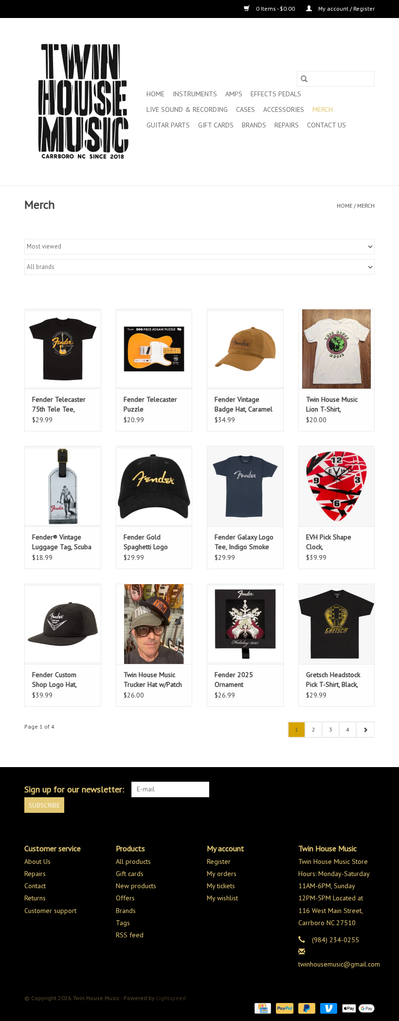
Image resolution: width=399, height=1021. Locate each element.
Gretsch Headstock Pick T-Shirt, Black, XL (333, 679)
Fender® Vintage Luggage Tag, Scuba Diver (61, 542)
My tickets (221, 885)
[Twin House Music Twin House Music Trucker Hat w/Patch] (154, 624)
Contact (35, 885)
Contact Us (326, 125)
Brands (254, 125)
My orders (221, 873)
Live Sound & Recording (187, 109)
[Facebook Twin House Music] (349, 789)
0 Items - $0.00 (275, 8)
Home (155, 94)
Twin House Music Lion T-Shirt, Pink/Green (332, 404)
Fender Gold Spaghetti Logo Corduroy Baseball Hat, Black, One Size (152, 542)
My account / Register (346, 8)
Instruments (195, 94)
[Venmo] (328, 1007)
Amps (233, 94)
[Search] (304, 79)
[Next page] (365, 729)
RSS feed (130, 935)
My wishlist (222, 898)
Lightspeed (171, 998)
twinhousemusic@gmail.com (339, 964)
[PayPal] (283, 1007)
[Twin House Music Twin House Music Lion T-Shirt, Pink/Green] (336, 349)
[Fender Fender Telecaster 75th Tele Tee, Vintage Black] (62, 349)
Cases (245, 109)
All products (133, 861)
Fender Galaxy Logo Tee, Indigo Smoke (244, 542)
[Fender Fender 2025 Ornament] (245, 624)
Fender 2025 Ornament (234, 679)
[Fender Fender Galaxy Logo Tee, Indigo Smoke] (245, 486)
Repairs (286, 125)
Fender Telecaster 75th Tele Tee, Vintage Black (59, 404)
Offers (125, 898)
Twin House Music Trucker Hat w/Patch (153, 679)
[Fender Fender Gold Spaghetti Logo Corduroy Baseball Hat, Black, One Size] (154, 486)
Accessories (283, 109)
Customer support (50, 910)
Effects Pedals (276, 94)
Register (219, 861)
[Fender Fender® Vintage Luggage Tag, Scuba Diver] (62, 486)
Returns (35, 898)
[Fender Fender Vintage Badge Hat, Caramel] (245, 349)
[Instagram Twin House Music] (367, 789)
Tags (123, 922)
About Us (37, 861)
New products (136, 885)
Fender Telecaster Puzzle (150, 404)
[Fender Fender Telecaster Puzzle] (154, 349)
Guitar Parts (168, 125)
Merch (322, 109)
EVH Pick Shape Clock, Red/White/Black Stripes (330, 542)
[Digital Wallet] (357, 1007)
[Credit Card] (261, 1007)
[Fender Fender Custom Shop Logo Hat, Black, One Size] (62, 624)
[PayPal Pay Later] (306, 1007)
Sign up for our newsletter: (74, 789)
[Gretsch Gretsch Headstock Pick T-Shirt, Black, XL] (336, 624)
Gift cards (216, 125)
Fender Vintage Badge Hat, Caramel (243, 404)
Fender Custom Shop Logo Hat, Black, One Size (54, 679)
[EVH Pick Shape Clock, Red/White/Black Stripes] (336, 486)
